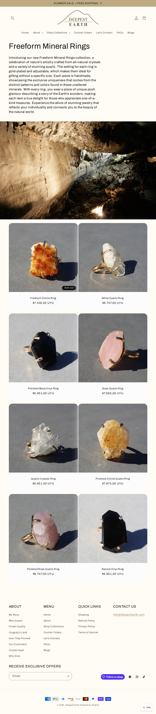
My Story (14, 614)
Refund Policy (86, 620)
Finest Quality (17, 626)
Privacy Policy (86, 626)
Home (47, 614)
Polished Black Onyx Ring (43, 388)
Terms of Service (88, 632)
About (47, 620)
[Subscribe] (68, 676)
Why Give (14, 656)
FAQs (47, 644)
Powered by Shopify (89, 705)
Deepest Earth (72, 705)
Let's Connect (52, 638)
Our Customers (18, 644)
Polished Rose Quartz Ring (43, 569)
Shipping (83, 614)
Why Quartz (16, 620)
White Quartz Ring (113, 298)
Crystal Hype (16, 650)
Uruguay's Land (18, 632)
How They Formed (19, 638)
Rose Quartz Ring (112, 388)
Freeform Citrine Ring (43, 298)
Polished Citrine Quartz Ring (113, 478)
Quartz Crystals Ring (43, 478)
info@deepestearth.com (129, 614)
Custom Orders (53, 632)
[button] (13, 18)
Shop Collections (54, 626)
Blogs (47, 650)
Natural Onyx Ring (113, 569)
